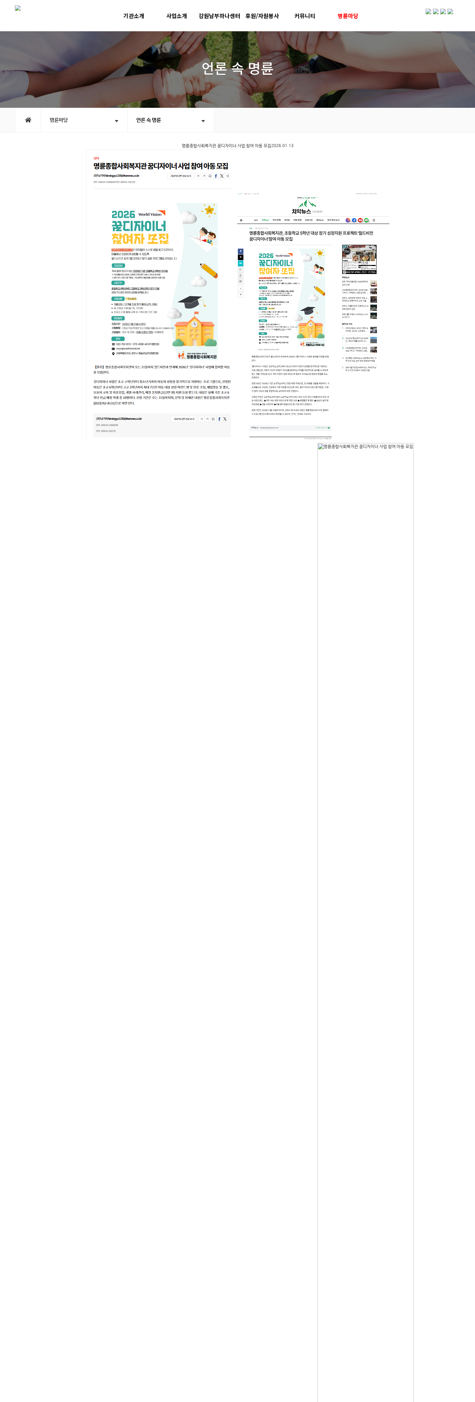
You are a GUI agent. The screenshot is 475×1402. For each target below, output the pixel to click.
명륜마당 (348, 15)
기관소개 (133, 15)
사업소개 (176, 15)
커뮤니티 (305, 15)
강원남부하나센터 (219, 15)
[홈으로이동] (28, 120)
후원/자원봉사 (262, 15)
